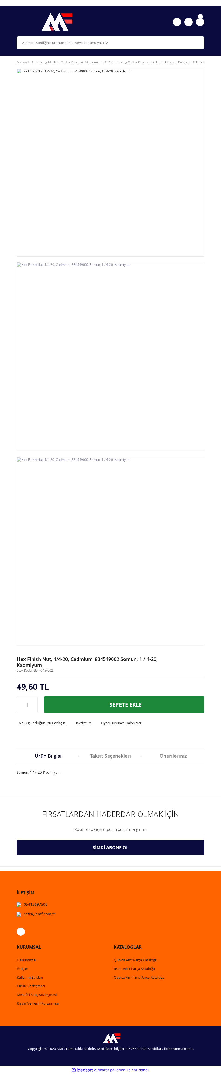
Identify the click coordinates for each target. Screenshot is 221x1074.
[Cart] (200, 22)
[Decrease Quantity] (21, 704)
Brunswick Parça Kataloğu (134, 968)
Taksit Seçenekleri (110, 756)
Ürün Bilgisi (48, 756)
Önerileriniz (173, 756)
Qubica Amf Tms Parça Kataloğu (139, 977)
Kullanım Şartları (30, 977)
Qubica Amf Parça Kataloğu (135, 960)
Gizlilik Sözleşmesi (31, 986)
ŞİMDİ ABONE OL (111, 848)
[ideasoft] (82, 1070)
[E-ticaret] (110, 1070)
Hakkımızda (26, 960)
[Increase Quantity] (33, 704)
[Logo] (62, 22)
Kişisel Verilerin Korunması (38, 1003)
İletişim (22, 968)
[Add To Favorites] (198, 665)
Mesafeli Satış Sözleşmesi (37, 994)
